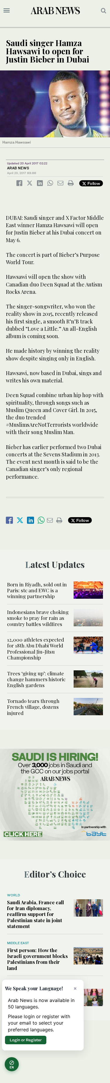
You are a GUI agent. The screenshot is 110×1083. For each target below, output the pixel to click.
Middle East (18, 943)
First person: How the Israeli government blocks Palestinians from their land (37, 959)
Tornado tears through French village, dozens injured (33, 707)
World (13, 895)
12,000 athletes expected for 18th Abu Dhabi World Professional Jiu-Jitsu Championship (35, 648)
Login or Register (26, 1040)
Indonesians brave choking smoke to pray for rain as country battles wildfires (38, 618)
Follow (93, 183)
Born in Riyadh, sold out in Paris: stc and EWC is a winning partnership (37, 590)
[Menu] (7, 10)
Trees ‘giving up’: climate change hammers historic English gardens (36, 679)
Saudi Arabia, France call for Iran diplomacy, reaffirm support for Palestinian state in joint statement (35, 914)
